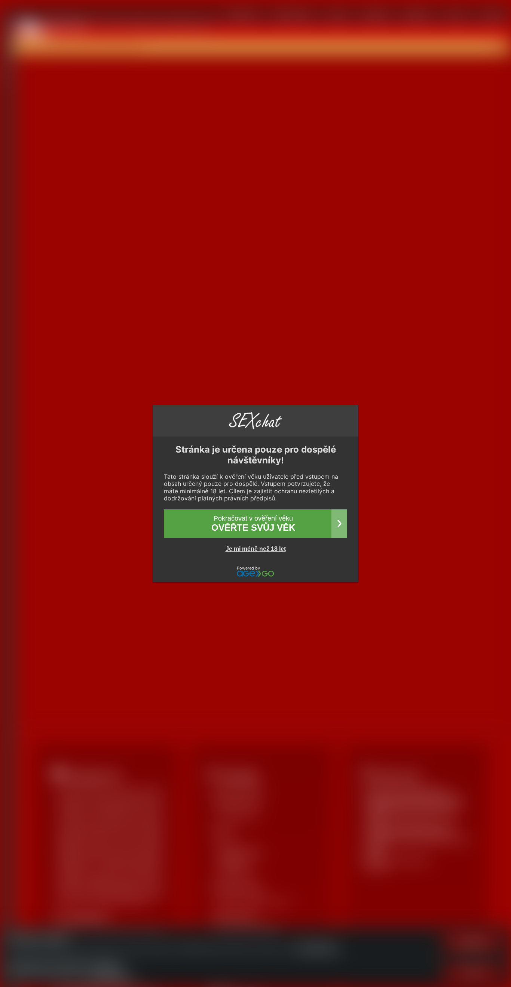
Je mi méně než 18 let (256, 549)
